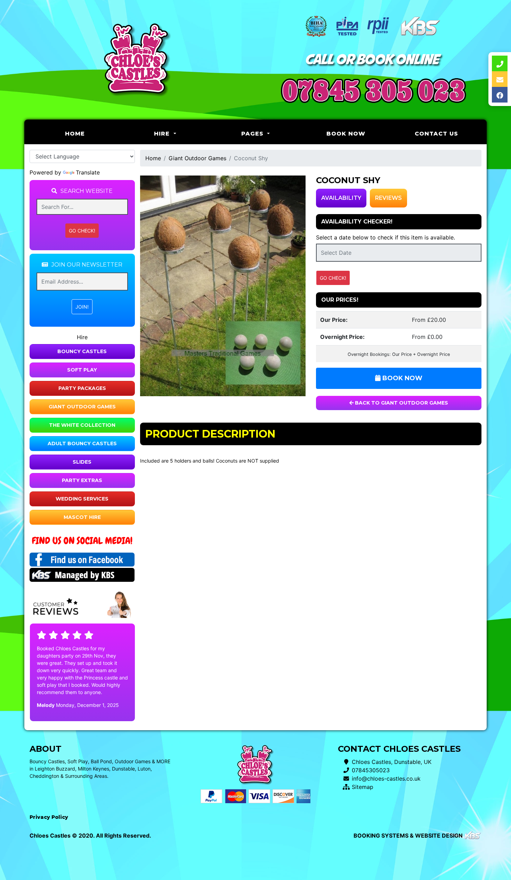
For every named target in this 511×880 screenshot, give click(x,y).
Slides (82, 462)
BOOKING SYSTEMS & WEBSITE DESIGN (408, 835)
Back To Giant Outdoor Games (401, 403)
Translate (88, 172)
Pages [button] (253, 133)
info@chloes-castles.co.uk (386, 778)
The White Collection (82, 425)
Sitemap (362, 786)
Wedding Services (82, 499)
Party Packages (82, 388)
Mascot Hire (82, 517)
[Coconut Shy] (223, 286)
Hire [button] (163, 133)
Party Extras (82, 480)
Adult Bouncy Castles (82, 443)
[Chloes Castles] (137, 60)
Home (92, 133)
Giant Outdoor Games (82, 407)
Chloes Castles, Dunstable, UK (391, 761)
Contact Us (436, 133)
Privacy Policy (49, 817)
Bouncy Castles (82, 351)
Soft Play (82, 370)
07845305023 (371, 770)
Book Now (345, 133)
